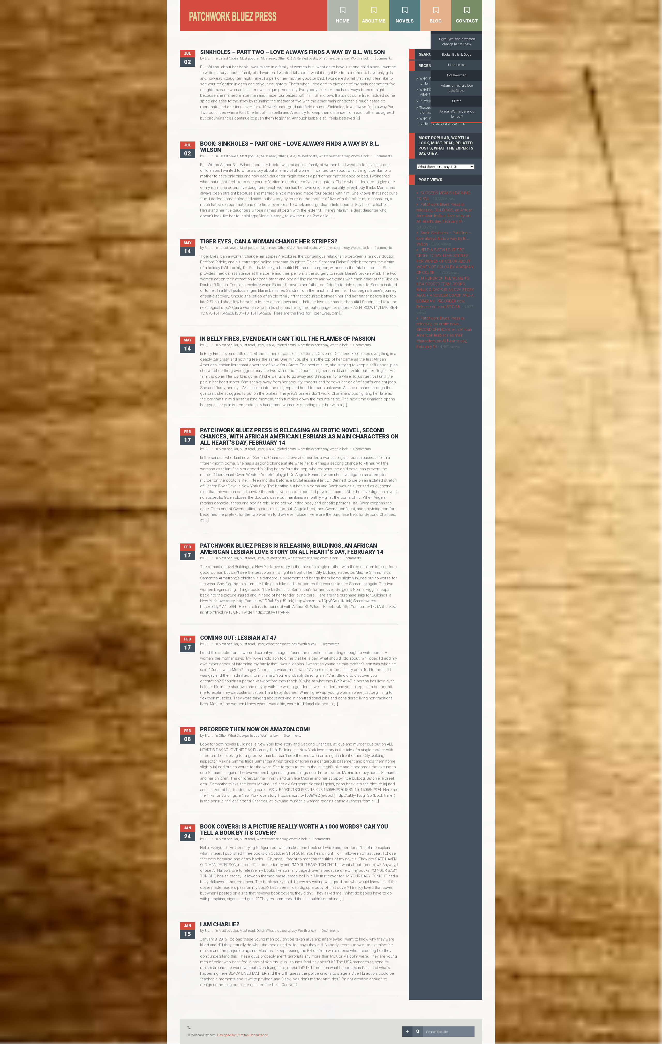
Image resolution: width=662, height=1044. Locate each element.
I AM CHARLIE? (219, 924)
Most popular (249, 58)
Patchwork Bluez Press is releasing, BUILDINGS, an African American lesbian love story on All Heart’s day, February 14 (291, 548)
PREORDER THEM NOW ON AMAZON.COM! (255, 729)
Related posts (307, 58)
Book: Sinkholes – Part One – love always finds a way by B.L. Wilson (289, 146)
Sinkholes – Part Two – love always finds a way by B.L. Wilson (292, 52)
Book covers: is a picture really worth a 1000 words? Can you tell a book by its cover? (294, 829)
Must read (268, 58)
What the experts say (334, 58)
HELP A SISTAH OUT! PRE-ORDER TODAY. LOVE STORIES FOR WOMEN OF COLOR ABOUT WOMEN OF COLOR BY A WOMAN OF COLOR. (445, 261)
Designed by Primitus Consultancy (242, 1035)
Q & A (291, 58)
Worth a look (360, 58)
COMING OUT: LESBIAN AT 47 (238, 638)
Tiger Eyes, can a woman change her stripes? (268, 241)
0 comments (383, 58)
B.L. (207, 58)
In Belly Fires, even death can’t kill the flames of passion (287, 338)
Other (281, 58)
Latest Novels (228, 58)
